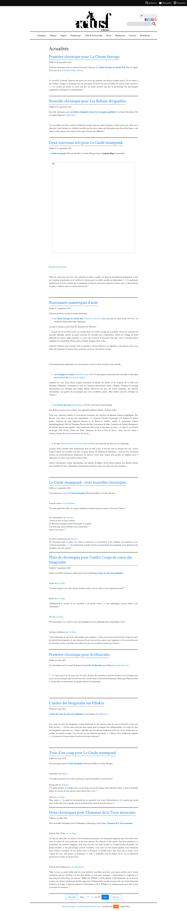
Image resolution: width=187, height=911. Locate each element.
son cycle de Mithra (77, 377)
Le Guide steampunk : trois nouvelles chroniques (87, 482)
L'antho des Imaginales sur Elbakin (76, 703)
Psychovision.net (122, 665)
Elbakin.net (103, 714)
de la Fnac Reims (68, 503)
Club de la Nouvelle (93, 35)
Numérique (75, 35)
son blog (61, 583)
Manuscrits (120, 35)
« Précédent (71, 897)
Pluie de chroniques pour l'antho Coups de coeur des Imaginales (90, 560)
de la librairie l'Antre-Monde (71, 70)
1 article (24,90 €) (149, 16)
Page (82, 897)
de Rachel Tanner (71, 374)
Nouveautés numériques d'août (73, 302)
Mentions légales (69, 906)
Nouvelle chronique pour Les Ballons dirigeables (87, 101)
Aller (105, 897)
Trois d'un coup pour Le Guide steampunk (82, 752)
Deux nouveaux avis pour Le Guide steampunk (86, 142)
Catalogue (41, 35)
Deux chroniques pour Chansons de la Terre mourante (92, 812)
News (108, 35)
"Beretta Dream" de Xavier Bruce (74, 443)
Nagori (63, 35)
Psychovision (69, 115)
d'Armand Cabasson (77, 318)
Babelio (64, 773)
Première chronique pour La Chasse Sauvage (84, 56)
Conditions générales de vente (89, 906)
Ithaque (53, 35)
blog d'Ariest (61, 267)
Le (57, 153)
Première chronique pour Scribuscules (79, 654)
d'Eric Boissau (68, 405)
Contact (132, 35)
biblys (116, 906)
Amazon (69, 517)
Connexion (181, 3)
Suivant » (116, 897)
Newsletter (145, 35)
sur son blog (70, 833)
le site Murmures (77, 867)
